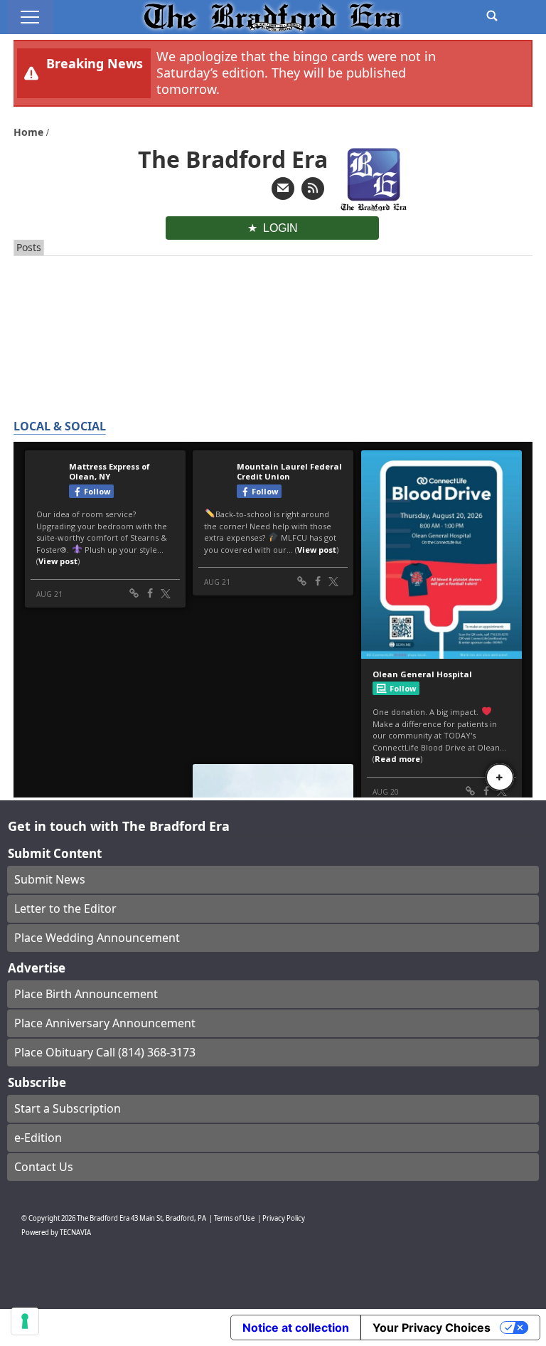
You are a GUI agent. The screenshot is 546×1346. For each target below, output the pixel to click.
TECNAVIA (75, 1232)
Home (30, 132)
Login (280, 228)
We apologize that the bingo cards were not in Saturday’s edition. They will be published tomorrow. (296, 73)
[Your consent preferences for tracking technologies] (24, 1321)
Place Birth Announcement (86, 994)
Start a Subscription (67, 1108)
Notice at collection (295, 1327)
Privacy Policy (283, 1218)
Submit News (49, 879)
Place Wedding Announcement (97, 937)
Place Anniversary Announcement (105, 1023)
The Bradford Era (103, 1218)
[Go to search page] (492, 16)
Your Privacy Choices (432, 1327)
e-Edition (38, 1137)
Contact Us (43, 1167)
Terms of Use (234, 1218)
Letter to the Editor (65, 908)
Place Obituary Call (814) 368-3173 (105, 1052)
